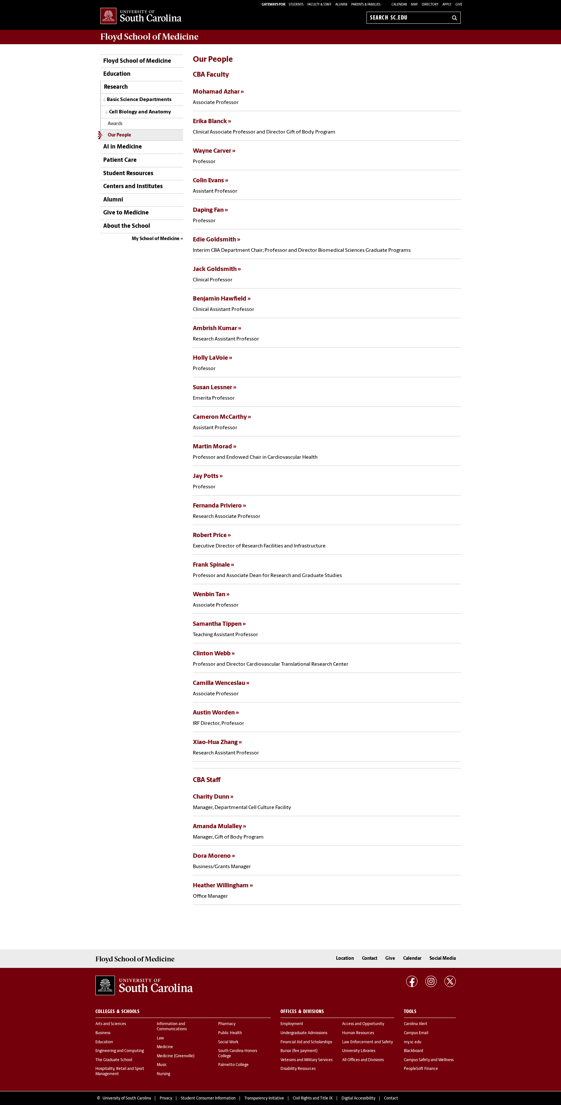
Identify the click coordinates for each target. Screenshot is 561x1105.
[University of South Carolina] (144, 985)
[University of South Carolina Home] (140, 16)
